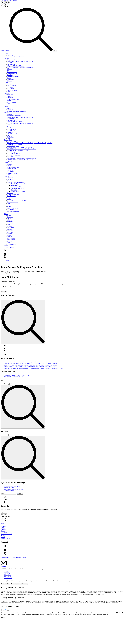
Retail (9, 78)
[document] (62, 602)
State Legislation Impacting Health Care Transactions (21, 158)
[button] (5, 497)
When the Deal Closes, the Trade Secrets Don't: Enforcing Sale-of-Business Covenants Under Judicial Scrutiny (33, 368)
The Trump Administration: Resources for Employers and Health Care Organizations (29, 143)
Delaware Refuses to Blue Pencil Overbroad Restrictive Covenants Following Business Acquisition (30, 365)
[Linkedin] (5, 250)
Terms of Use (7, 576)
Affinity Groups (15, 185)
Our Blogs (10, 87)
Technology (10, 79)
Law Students (11, 209)
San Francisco (11, 238)
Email (2, 289)
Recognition (14, 190)
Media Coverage (11, 85)
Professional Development (18, 188)
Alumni (6, 245)
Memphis (9, 229)
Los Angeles (10, 227)
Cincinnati (10, 221)
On (3, 610)
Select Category (5, 384)
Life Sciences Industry (13, 76)
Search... (3, 299)
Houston (9, 226)
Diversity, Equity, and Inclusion (15, 182)
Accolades (10, 179)
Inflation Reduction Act (13, 153)
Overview (10, 94)
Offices (9, 100)
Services (6, 58)
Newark (9, 233)
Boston (9, 218)
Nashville (9, 230)
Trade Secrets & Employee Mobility (13, 376)
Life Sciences (11, 64)
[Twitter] (5, 258)
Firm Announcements (13, 99)
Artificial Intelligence (13, 146)
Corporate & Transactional (14, 59)
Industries (6, 70)
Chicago (9, 220)
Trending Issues (8, 140)
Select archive (4, 435)
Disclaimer (7, 573)
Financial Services (12, 72)
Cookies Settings (5, 583)
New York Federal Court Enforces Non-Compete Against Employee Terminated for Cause (28, 362)
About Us (6, 93)
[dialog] (62, 582)
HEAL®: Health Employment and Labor (18, 150)
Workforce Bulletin (9, 490)
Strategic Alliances (12, 102)
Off (8, 610)
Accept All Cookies (22, 583)
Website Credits (8, 578)
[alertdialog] (62, 602)
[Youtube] (5, 252)
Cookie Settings (5, 50)
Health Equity (11, 152)
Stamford (9, 241)
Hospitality (10, 75)
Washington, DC (11, 244)
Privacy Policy (8, 575)
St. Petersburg (11, 239)
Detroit (9, 224)
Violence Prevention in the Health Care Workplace (20, 159)
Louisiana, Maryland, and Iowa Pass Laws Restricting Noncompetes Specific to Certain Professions (30, 363)
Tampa (9, 242)
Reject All (13, 583)
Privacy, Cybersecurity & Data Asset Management (20, 67)
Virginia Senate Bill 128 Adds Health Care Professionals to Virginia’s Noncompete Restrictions (29, 366)
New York (10, 232)
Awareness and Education (18, 187)
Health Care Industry (13, 73)
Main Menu (12, 0)
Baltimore (10, 217)
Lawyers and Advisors (13, 208)
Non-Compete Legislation (14, 155)
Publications (10, 88)
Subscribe (6, 260)
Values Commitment (12, 202)
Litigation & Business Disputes (15, 66)
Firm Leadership (11, 196)
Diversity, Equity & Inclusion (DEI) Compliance (20, 147)
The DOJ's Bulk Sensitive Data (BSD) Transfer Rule (21, 149)
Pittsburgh (10, 235)
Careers (9, 96)
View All (9, 69)
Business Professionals (13, 211)
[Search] (31, 50)
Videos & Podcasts (12, 90)
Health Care (10, 63)
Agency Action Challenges (14, 144)
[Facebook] (5, 254)
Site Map (6, 572)
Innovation (10, 197)
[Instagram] (5, 256)
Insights (6, 82)
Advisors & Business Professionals (16, 56)
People (6, 53)
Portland (9, 236)
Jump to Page (4, 0)
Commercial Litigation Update (12, 486)
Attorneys (10, 55)
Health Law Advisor (9, 487)
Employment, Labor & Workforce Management (20, 61)
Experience (10, 97)
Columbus (10, 223)
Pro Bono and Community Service (16, 200)
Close (2, 617)
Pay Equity (10, 156)
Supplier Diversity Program (18, 191)
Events (9, 84)
